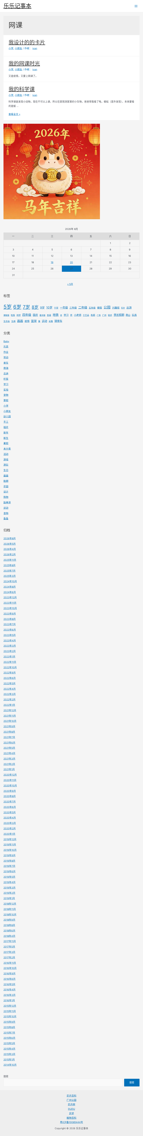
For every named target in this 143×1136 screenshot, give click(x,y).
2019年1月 (9, 898)
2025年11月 (9, 559)
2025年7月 (9, 570)
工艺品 (86, 315)
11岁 (56, 307)
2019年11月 (9, 844)
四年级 (26, 315)
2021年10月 (9, 721)
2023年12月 (10, 597)
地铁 (56, 315)
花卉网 (71, 1104)
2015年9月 (9, 1021)
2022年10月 (10, 667)
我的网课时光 (24, 63)
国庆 (35, 315)
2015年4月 (9, 1048)
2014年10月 (10, 1064)
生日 (5, 470)
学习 (66, 314)
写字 (123, 308)
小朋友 (7, 411)
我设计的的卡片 (27, 42)
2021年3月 (9, 758)
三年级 (73, 307)
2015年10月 (9, 1016)
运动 (44, 321)
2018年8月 (9, 925)
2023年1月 (9, 656)
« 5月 (70, 284)
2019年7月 (9, 866)
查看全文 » (14, 114)
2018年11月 (9, 909)
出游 (129, 307)
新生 (5, 438)
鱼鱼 (5, 518)
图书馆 (42, 315)
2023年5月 (9, 635)
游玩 (5, 464)
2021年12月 (9, 710)
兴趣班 (115, 307)
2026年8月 (9, 538)
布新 (93, 315)
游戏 (5, 459)
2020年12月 (10, 774)
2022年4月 (9, 688)
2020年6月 (9, 807)
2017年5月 (9, 946)
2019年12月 (9, 839)
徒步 (110, 315)
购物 (5, 497)
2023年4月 (9, 640)
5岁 (7, 307)
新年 (5, 432)
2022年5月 (9, 683)
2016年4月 (9, 989)
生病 (13, 321)
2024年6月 (9, 592)
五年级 (92, 307)
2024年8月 (9, 586)
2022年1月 (9, 705)
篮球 (34, 321)
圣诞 (49, 315)
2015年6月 (9, 1038)
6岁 (17, 307)
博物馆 (6, 315)
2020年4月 (9, 817)
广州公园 (71, 1100)
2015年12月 (9, 1005)
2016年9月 (9, 973)
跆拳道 (7, 502)
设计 (5, 491)
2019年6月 (9, 871)
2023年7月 (9, 624)
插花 (5, 427)
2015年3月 (9, 1054)
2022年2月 (9, 699)
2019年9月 (9, 855)
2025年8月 (9, 565)
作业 (5, 352)
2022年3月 (9, 694)
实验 (5, 389)
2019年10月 (10, 850)
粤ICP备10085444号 (71, 1122)
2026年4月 (9, 549)
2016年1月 (9, 1000)
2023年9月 (9, 613)
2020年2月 (9, 828)
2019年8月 (9, 860)
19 (52, 262)
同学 (19, 315)
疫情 (27, 321)
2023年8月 (9, 619)
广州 (104, 315)
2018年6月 (9, 930)
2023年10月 (10, 608)
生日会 (6, 321)
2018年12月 (9, 903)
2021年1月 (9, 769)
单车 (5, 362)
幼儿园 (7, 416)
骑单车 (58, 321)
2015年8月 (9, 1027)
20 (71, 262)
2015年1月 (9, 1059)
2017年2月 (9, 957)
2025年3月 (9, 576)
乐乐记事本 (17, 5)
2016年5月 (9, 984)
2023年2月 (9, 651)
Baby (6, 341)
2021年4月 (9, 753)
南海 (5, 368)
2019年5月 (9, 876)
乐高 (5, 346)
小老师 (77, 314)
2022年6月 (9, 678)
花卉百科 (71, 1095)
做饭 (99, 307)
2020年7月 (9, 801)
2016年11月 (9, 962)
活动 (5, 454)
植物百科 (71, 1117)
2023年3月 (9, 645)
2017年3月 (9, 952)
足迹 (71, 1113)
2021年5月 (9, 747)
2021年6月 (9, 742)
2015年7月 (9, 1032)
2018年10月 (9, 914)
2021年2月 (9, 764)
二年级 (82, 307)
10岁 (49, 307)
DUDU (71, 1109)
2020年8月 (9, 796)
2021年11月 (9, 715)
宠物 (5, 395)
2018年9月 (9, 919)
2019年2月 (9, 892)
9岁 (42, 307)
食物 (5, 513)
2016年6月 (9, 979)
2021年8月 (9, 731)
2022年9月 (9, 672)
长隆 (51, 321)
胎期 (5, 481)
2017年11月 (9, 941)
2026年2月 (9, 554)
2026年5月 (9, 543)
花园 (5, 486)
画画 (20, 321)
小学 (5, 405)
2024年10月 (10, 581)
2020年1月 (9, 833)
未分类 (7, 448)
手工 (5, 421)
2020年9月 (9, 791)
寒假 (5, 400)
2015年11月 (9, 1011)
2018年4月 (9, 936)
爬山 (128, 315)
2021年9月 (9, 726)
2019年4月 (9, 882)
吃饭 (13, 315)
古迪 (5, 373)
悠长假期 (119, 315)
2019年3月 (9, 887)
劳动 (5, 357)
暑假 (5, 443)
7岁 (26, 307)
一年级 (64, 307)
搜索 (5, 1076)
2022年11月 (9, 662)
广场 (99, 315)
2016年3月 (9, 995)
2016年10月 (10, 968)
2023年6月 (9, 629)
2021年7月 (9, 737)
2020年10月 (10, 785)
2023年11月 (9, 602)
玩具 (134, 314)
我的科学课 (22, 89)
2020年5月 (9, 812)
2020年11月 (9, 780)
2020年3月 (9, 823)
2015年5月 (9, 1043)
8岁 (35, 307)
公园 (107, 307)
